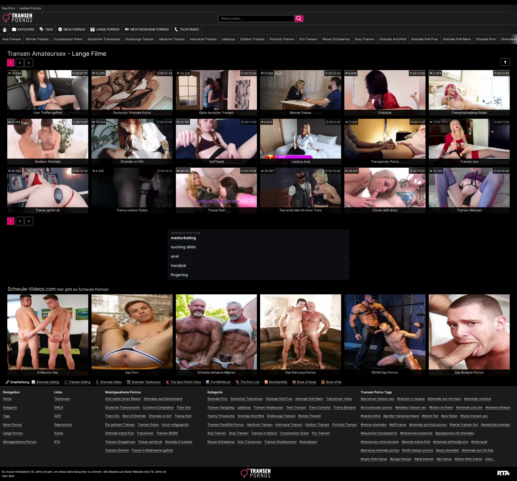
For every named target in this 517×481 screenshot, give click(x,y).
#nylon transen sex (474, 416)
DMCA (58, 407)
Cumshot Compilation (158, 407)
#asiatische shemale (495, 424)
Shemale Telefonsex (146, 382)
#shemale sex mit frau (477, 450)
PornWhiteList (220, 382)
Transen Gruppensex (120, 442)
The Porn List (250, 382)
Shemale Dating (47, 382)
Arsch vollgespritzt (175, 424)
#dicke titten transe (468, 459)
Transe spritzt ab (150, 442)
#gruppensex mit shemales (454, 433)
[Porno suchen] (298, 18)
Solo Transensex (249, 442)
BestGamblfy (277, 382)
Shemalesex (308, 442)
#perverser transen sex (377, 399)
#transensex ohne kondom (380, 442)
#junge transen (401, 459)
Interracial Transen (203, 39)
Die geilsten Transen (120, 424)
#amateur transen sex (410, 407)
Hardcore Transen (172, 39)
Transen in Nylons (264, 433)
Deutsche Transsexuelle (122, 407)
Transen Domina (117, 450)
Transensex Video (339, 399)
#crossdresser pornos (376, 407)
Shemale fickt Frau (424, 39)
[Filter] (505, 62)
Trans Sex (184, 407)
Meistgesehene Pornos (149, 29)
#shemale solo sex (469, 407)
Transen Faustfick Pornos (225, 424)
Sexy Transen (364, 39)
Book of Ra (333, 382)
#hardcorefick (370, 416)
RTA (57, 442)
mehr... (490, 459)
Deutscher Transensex (104, 39)
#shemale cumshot (477, 399)
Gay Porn (8, 8)
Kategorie (26, 29)
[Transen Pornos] (17, 22)
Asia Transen (11, 39)
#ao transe (444, 459)
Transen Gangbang (220, 407)
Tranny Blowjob (344, 407)
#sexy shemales (447, 450)
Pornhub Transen (282, 39)
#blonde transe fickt (416, 442)
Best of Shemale (134, 416)
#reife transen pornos (417, 450)
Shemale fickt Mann (457, 39)
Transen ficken (148, 424)
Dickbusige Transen (139, 39)
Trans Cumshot (320, 407)
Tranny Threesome (221, 416)
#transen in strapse (411, 399)
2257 (57, 416)
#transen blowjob (497, 407)
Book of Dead (306, 382)
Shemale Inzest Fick (119, 433)
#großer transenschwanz (401, 416)
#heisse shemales (374, 424)
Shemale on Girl (160, 416)
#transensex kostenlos (416, 433)
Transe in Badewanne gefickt (152, 450)
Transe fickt (183, 416)
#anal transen (424, 459)
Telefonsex (189, 29)
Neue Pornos (74, 29)
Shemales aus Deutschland (163, 399)
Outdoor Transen (252, 39)
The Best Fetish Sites (185, 382)
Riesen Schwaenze (336, 39)
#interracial (479, 442)
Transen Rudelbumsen (280, 442)
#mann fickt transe (374, 459)
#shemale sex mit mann (444, 399)
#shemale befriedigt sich (450, 442)
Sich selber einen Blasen (123, 399)
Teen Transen (296, 407)
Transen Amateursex (36, 53)
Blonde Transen (37, 39)
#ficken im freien (441, 407)
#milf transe (397, 424)
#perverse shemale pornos (380, 450)
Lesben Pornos (30, 8)
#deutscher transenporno (379, 433)
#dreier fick (430, 416)
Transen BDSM (167, 433)
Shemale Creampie (178, 442)
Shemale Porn (486, 39)
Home (7, 399)
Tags (49, 29)
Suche (58, 433)
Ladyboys (228, 39)
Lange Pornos (108, 29)
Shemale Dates (110, 382)
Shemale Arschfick (392, 39)
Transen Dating (79, 382)
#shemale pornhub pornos (428, 424)
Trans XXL (112, 416)
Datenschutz (63, 424)
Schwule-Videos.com (31, 289)
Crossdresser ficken (68, 39)
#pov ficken (449, 416)
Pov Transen (308, 39)
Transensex (145, 433)
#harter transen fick (464, 424)
